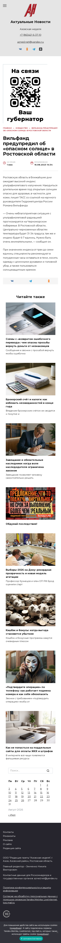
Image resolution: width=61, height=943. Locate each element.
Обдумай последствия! (21, 523)
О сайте (7, 844)
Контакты (8, 832)
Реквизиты (9, 836)
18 (16, 796)
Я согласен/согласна (31, 938)
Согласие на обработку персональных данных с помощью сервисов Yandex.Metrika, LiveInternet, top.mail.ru (30, 899)
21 (35, 796)
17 (9, 796)
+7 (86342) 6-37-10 (30, 35)
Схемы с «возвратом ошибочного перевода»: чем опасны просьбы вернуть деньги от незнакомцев (28, 343)
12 (22, 792)
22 (41, 796)
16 (48, 792)
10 (9, 792)
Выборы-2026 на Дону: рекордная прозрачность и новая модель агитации (28, 573)
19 (22, 796)
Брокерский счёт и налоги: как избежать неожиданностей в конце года (29, 403)
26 (22, 800)
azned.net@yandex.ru (30, 42)
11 (16, 792)
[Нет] (57, 932)
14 (35, 792)
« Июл (12, 815)
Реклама (8, 840)
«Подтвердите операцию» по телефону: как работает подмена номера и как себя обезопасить (28, 691)
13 (29, 792)
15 (41, 792)
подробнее (15, 928)
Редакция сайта (12, 848)
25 (16, 800)
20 (29, 796)
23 (48, 796)
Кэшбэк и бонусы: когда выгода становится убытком (27, 632)
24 (9, 800)
